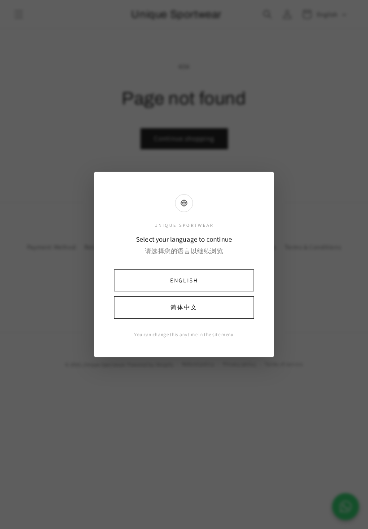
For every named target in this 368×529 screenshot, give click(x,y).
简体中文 (184, 307)
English (184, 280)
